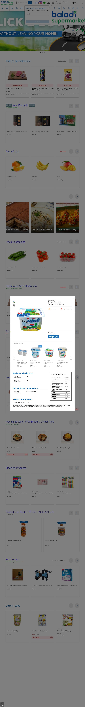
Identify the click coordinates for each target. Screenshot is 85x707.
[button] (14, 302)
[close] (73, 298)
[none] (22, 355)
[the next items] (71, 357)
